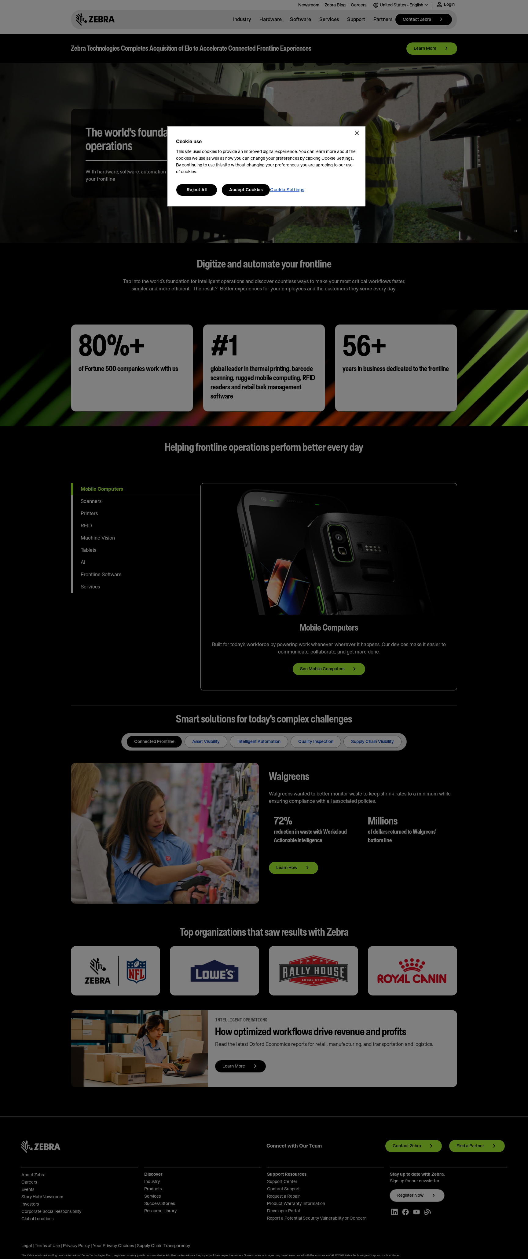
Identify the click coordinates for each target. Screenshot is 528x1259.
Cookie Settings (287, 190)
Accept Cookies (245, 190)
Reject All (197, 190)
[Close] (357, 133)
